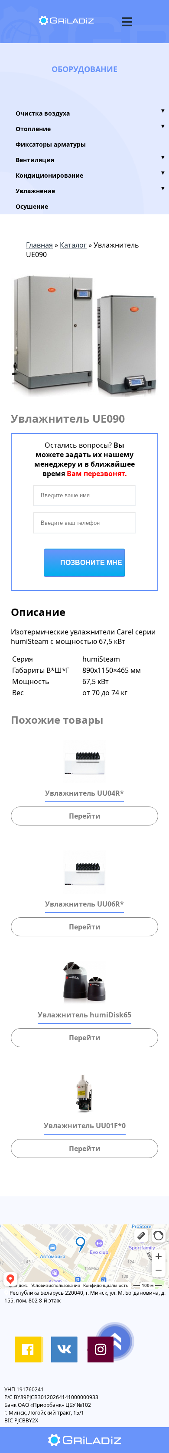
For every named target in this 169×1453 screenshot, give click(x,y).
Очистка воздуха (90, 112)
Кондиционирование (90, 174)
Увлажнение (90, 190)
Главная (39, 245)
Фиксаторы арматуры (51, 144)
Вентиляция (90, 159)
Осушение (32, 206)
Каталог (73, 245)
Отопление (90, 128)
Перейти (85, 816)
